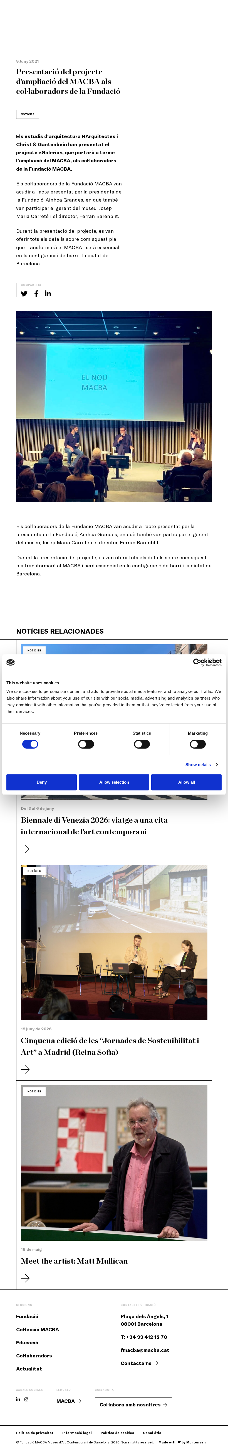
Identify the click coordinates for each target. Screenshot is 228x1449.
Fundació (27, 1316)
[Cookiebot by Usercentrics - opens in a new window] (197, 662)
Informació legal (77, 1433)
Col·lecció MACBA (37, 1329)
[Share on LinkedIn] (48, 293)
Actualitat (29, 1368)
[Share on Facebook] (36, 293)
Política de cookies (117, 1433)
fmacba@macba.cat (145, 1350)
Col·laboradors (34, 1355)
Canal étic (152, 1433)
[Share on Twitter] (24, 293)
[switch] (86, 744)
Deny (42, 782)
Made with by (182, 1442)
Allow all (186, 782)
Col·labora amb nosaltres (130, 1404)
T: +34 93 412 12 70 (144, 1337)
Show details (198, 764)
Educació (27, 1342)
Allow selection (114, 782)
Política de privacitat (34, 1433)
